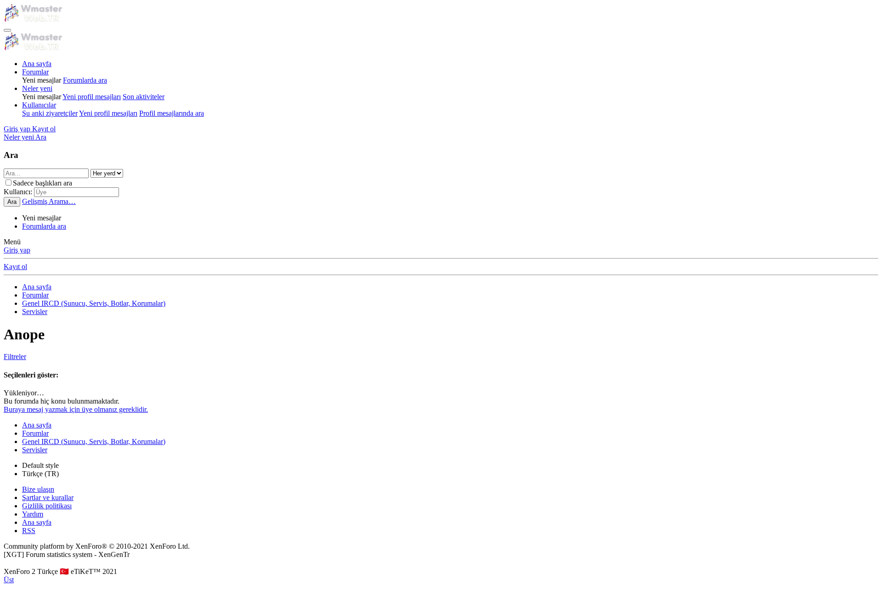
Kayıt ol (15, 266)
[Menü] (7, 30)
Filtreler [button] (15, 356)
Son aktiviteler (143, 97)
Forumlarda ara (85, 80)
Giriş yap (17, 250)
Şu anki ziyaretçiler (50, 113)
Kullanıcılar (39, 105)
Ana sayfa (36, 63)
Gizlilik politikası (47, 506)
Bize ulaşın (38, 489)
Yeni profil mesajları (91, 97)
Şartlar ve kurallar (48, 497)
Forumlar (35, 72)
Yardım (32, 514)
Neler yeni (37, 88)
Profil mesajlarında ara (171, 113)
